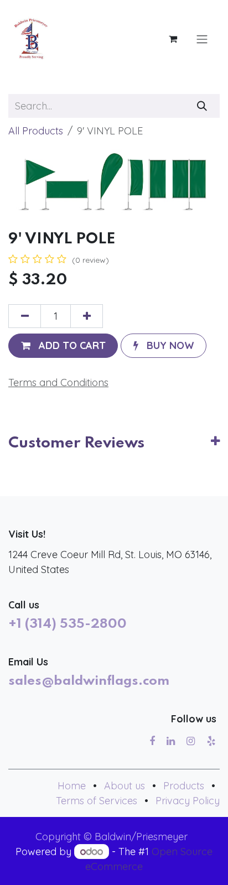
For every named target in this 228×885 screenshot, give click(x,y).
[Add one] (86, 316)
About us (124, 785)
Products (183, 785)
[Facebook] (152, 741)
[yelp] (211, 741)
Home (72, 785)
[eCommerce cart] (172, 38)
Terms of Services (96, 800)
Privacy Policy (188, 800)
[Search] (202, 106)
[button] (63, 345)
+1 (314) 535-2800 (67, 624)
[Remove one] (24, 316)
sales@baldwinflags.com (88, 681)
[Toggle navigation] (202, 38)
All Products (35, 130)
